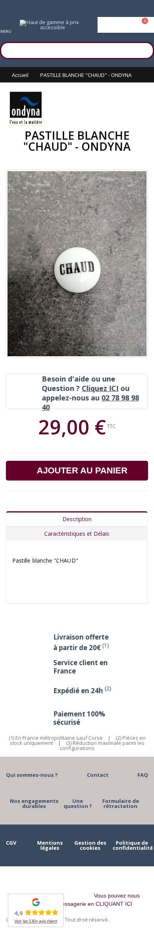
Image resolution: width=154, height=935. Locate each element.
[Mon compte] (125, 25)
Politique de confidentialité (133, 845)
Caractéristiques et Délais (76, 533)
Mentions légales (50, 845)
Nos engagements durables (34, 803)
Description (77, 519)
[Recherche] (144, 49)
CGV (11, 842)
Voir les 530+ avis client (36, 921)
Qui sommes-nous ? (32, 774)
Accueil (20, 75)
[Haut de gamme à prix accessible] (49, 25)
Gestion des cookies (90, 845)
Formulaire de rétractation (120, 803)
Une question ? (78, 803)
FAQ (142, 774)
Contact (98, 774)
